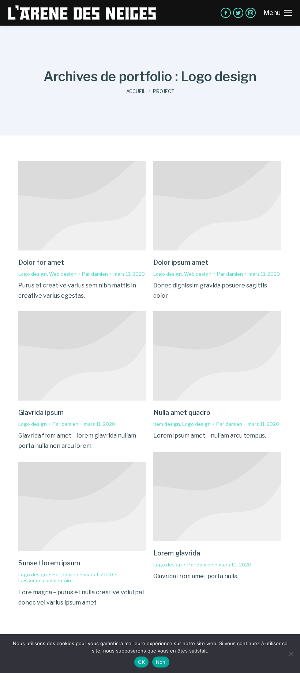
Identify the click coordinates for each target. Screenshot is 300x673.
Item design (166, 424)
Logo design (32, 274)
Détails (82, 206)
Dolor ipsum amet (180, 262)
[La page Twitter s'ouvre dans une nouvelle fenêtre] (238, 13)
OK (141, 662)
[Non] (291, 653)
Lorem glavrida (176, 553)
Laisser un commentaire (45, 580)
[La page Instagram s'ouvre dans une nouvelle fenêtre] (250, 13)
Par (95, 274)
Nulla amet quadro (181, 412)
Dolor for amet (41, 262)
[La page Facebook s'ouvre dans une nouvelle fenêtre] (226, 13)
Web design (62, 274)
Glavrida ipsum (41, 412)
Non (161, 662)
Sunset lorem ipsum (49, 563)
